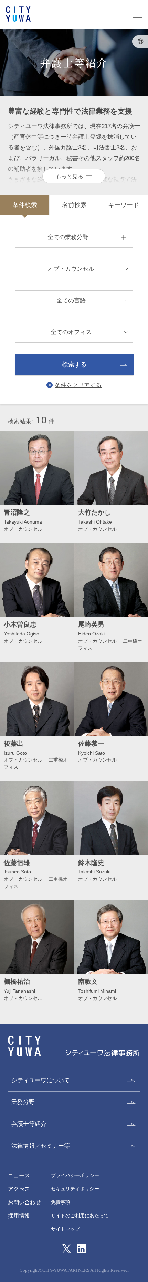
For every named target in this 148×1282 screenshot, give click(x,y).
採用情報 (19, 1215)
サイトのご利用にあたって (80, 1215)
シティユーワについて (40, 1080)
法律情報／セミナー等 (40, 1145)
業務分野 (23, 1101)
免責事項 (60, 1202)
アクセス (19, 1189)
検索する (74, 364)
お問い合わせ (24, 1202)
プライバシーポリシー (75, 1175)
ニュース (19, 1175)
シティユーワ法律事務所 (24, 1046)
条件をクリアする (78, 385)
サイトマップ (65, 1229)
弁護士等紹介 (28, 1123)
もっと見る (69, 176)
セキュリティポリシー (75, 1188)
